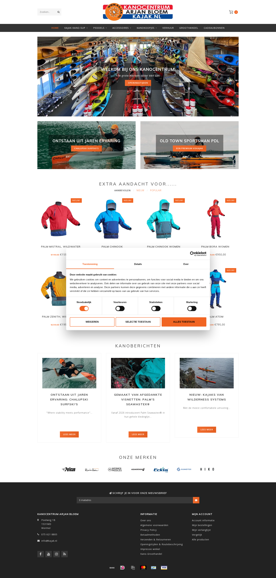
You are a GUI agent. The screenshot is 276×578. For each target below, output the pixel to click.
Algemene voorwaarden (154, 525)
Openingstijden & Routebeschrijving (161, 544)
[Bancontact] (154, 567)
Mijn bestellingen (202, 525)
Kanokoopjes (145, 27)
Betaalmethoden (150, 534)
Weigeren (92, 321)
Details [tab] (138, 264)
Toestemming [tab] (90, 264)
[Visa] (164, 567)
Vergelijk (197, 534)
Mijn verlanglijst (201, 529)
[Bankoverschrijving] (112, 567)
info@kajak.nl (49, 540)
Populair (155, 190)
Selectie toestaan (138, 321)
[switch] (120, 308)
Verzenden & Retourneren (155, 539)
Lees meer (69, 434)
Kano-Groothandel (151, 553)
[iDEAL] (122, 567)
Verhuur (168, 27)
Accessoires (120, 27)
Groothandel (188, 27)
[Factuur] (133, 567)
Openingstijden (138, 83)
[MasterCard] (143, 567)
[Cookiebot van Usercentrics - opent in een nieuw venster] (192, 253)
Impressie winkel (150, 549)
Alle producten (200, 539)
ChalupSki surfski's (86, 148)
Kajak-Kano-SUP (74, 27)
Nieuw (140, 190)
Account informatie (203, 520)
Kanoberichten (138, 345)
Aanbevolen (122, 190)
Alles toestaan (184, 321)
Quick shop (62, 245)
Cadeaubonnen (214, 27)
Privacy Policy (148, 529)
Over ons (145, 520)
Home (55, 27)
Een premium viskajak (189, 148)
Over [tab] (186, 264)
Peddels (98, 27)
